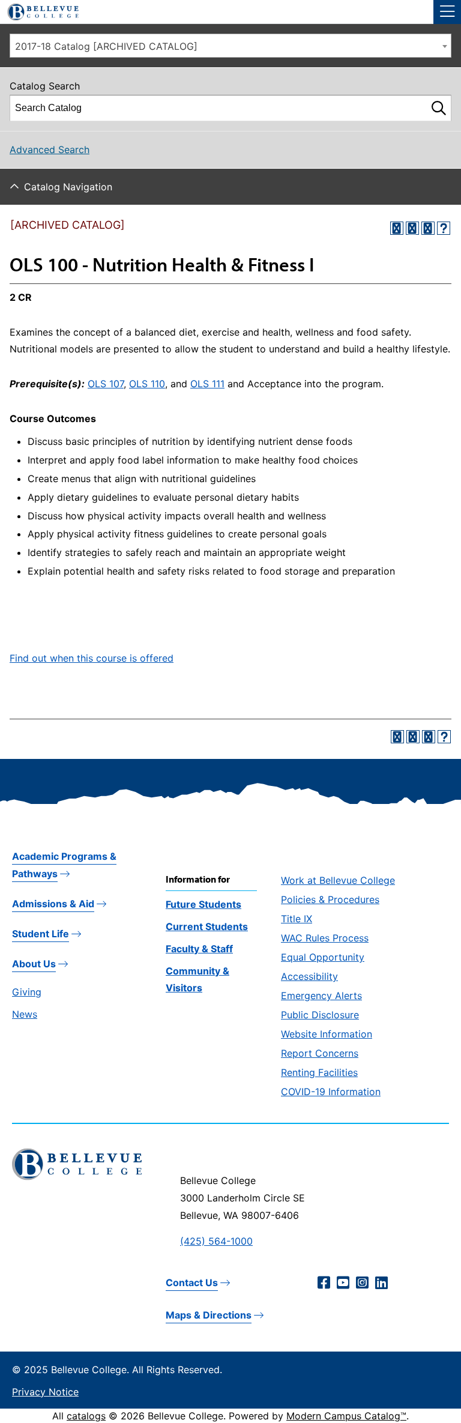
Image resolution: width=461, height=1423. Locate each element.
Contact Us (192, 1282)
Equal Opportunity (322, 957)
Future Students (203, 904)
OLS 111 (207, 384)
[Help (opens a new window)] (443, 228)
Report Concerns (319, 1053)
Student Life (40, 934)
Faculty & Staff (199, 949)
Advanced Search (49, 150)
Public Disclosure (320, 1015)
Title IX (296, 919)
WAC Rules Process (325, 938)
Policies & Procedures (330, 899)
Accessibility (309, 976)
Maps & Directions (209, 1315)
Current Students (207, 926)
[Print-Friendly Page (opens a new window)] (428, 228)
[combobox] (230, 46)
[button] (447, 12)
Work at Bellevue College (338, 880)
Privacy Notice (45, 1392)
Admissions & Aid (53, 904)
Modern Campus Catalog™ (346, 1416)
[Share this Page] (412, 228)
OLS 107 (106, 384)
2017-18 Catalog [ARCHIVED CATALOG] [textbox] (106, 46)
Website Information (326, 1034)
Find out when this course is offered (91, 658)
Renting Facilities (319, 1072)
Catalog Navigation (68, 187)
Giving (26, 992)
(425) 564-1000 (216, 1241)
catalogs (86, 1416)
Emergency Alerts (321, 995)
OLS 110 (147, 384)
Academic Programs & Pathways (64, 865)
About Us (34, 964)
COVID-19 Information (331, 1092)
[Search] (438, 108)
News (24, 1014)
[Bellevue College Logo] (38, 10)
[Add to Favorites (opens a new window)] (396, 228)
